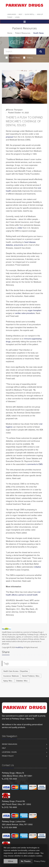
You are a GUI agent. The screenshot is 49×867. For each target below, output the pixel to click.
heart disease (30, 242)
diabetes (9, 245)
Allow (10, 861)
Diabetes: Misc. (22, 680)
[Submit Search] (40, 51)
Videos (30, 57)
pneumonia (18, 245)
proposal (9, 136)
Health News (14, 57)
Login (17, 17)
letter (20, 228)
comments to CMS (34, 464)
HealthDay (19, 647)
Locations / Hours (9, 752)
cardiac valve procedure (25, 313)
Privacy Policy (8, 756)
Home (9, 33)
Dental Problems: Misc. (31, 676)
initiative (37, 567)
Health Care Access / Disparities (15, 671)
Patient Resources (22, 33)
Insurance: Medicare (11, 676)
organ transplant (34, 310)
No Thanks (26, 861)
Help (20, 14)
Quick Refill (29, 14)
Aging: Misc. (8, 680)
